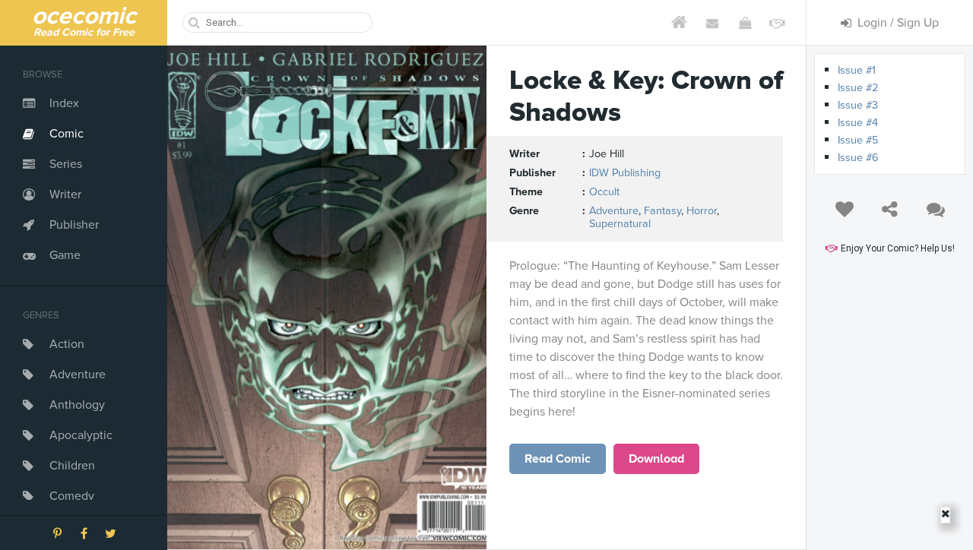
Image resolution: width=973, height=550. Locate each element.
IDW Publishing (625, 172)
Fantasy (662, 210)
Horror (701, 210)
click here (558, 458)
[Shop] (744, 22)
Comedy (71, 496)
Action (66, 344)
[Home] (679, 22)
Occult (604, 191)
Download (656, 458)
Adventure (77, 374)
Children (72, 465)
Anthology (77, 404)
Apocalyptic (81, 435)
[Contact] (712, 22)
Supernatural (620, 223)
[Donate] (777, 22)
